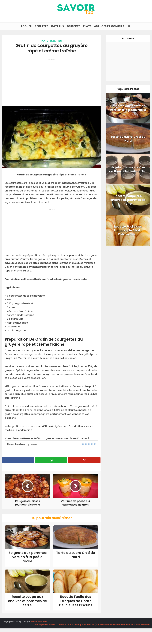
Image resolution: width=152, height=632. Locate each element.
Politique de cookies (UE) (87, 624)
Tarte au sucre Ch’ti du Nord (75, 555)
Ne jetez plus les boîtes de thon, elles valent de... (128, 169)
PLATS (87, 26)
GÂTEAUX (57, 26)
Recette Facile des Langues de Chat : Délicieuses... (128, 230)
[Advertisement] (51, 81)
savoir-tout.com (39, 621)
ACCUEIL (26, 26)
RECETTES (41, 26)
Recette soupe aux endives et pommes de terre (27, 601)
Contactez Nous (65, 624)
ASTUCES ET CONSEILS (109, 26)
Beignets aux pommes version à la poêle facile (27, 557)
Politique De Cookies (45, 624)
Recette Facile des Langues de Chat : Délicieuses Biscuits (75, 601)
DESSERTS (73, 26)
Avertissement (143, 624)
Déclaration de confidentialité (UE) (117, 624)
